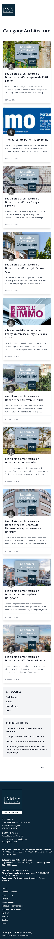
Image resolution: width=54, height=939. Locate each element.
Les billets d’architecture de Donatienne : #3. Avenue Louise (24, 398)
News (4, 923)
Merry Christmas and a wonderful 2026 (25, 741)
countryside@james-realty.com (14, 839)
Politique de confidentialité (12, 906)
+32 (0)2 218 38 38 (9, 828)
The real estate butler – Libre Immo (26, 139)
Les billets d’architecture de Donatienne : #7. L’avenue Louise (25, 658)
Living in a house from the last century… (26, 736)
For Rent (5, 913)
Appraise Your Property (11, 909)
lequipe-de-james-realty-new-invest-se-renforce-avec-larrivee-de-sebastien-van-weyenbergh (26, 749)
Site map (5, 916)
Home (4, 888)
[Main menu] (50, 5)
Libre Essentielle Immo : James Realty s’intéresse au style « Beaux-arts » (26, 334)
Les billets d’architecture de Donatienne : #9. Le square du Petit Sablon (26, 77)
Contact (5, 920)
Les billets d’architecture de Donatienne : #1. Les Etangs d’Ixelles (22, 202)
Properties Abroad (9, 892)
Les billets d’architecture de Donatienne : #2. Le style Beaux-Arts (24, 268)
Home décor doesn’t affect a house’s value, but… (24, 730)
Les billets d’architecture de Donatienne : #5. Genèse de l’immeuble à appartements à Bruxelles (23, 527)
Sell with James (8, 902)
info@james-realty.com (11, 825)
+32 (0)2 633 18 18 (9, 842)
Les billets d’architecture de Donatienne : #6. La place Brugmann (22, 594)
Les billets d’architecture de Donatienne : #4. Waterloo (22, 460)
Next (43, 767)
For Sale (5, 899)
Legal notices (7, 895)
